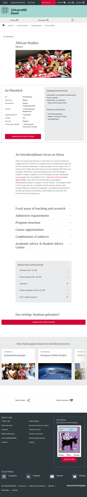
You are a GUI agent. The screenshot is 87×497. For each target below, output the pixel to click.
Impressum (22, 486)
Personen (78, 3)
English (5, 2)
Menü (72, 20)
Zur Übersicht (7, 36)
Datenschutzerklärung (37, 486)
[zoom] (44, 64)
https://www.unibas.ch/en (57, 103)
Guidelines (23, 284)
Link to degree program (28, 297)
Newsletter (5, 490)
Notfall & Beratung (7, 434)
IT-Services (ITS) (35, 429)
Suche (69, 3)
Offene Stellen (34, 421)
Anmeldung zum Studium (23, 136)
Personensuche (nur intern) (39, 425)
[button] (70, 208)
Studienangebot (36, 25)
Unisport (4, 442)
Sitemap (51, 486)
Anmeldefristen (53, 119)
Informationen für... (48, 2)
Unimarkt (4, 429)
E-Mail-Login (5, 421)
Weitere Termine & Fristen (57, 116)
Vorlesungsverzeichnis (37, 438)
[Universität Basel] (14, 10)
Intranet (31, 442)
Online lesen (69, 459)
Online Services (6, 425)
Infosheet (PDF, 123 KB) (28, 270)
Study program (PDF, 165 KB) (30, 277)
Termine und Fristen (36, 434)
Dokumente (31, 2)
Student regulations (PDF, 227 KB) (32, 290)
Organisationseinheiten (18, 2)
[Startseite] (3, 25)
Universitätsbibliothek (9, 438)
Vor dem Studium (22, 25)
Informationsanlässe (55, 114)
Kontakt (15, 490)
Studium (10, 25)
